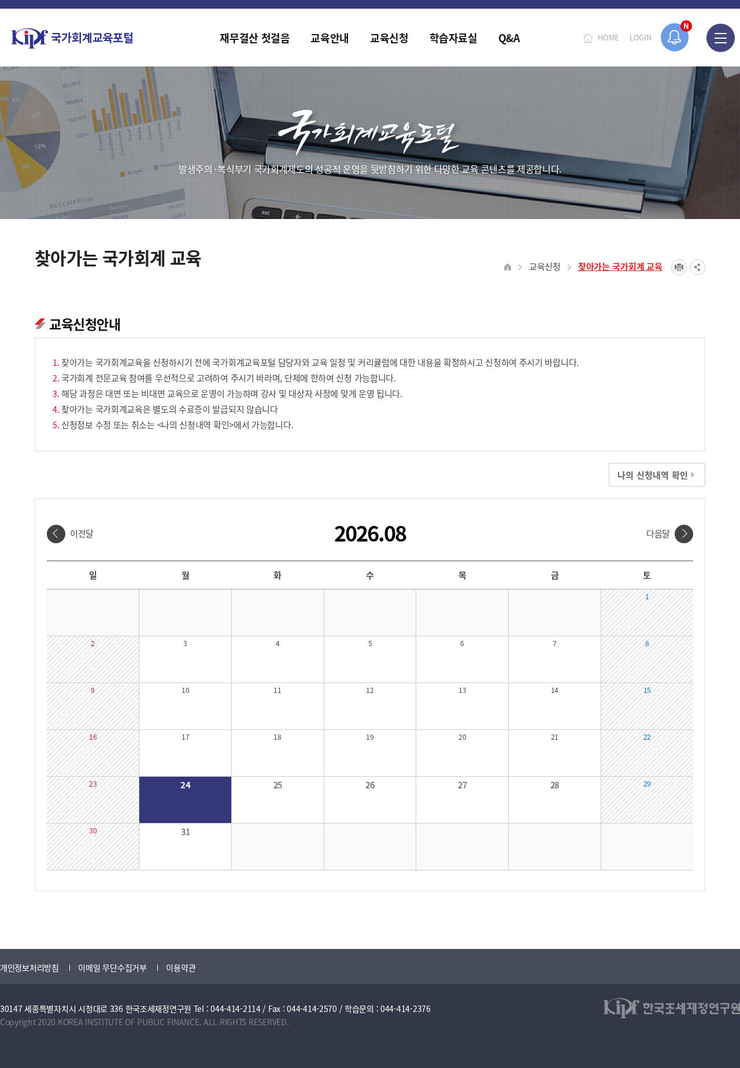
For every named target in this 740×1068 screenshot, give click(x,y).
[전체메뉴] (721, 37)
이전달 (82, 533)
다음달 (658, 533)
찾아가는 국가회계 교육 (620, 266)
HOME (608, 37)
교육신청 (545, 266)
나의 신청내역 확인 (652, 475)
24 (185, 784)
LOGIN (641, 37)
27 (462, 784)
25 (277, 784)
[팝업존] (675, 37)
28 (554, 784)
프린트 (679, 267)
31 (185, 831)
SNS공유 (697, 267)
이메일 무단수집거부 (112, 967)
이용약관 (180, 967)
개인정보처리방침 (29, 967)
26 (369, 784)
